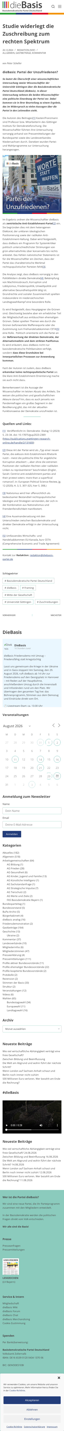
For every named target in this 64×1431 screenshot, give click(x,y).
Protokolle (8, 974)
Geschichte (9, 931)
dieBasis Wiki (10, 1307)
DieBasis (12, 632)
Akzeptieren (32, 1400)
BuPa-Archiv (9, 911)
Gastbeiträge (23, 52)
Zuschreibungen (47, 602)
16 (57, 759)
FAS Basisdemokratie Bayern (23, 900)
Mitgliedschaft (11, 1303)
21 (40, 768)
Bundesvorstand (12, 907)
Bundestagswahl (16, 1002)
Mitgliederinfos (11, 947)
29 (48, 776)
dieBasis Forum (11, 1311)
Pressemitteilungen (14, 959)
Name (6, 804)
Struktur (7, 986)
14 (40, 759)
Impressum (52, 1426)
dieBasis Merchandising (16, 1319)
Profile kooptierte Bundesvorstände (23, 970)
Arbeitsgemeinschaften (16, 860)
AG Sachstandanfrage (19, 884)
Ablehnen (32, 1409)
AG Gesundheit (15, 872)
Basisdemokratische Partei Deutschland (28, 580)
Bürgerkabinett (11, 915)
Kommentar (39, 52)
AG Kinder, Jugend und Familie (24, 876)
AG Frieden (13, 868)
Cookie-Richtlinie (17, 1390)
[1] (33, 118)
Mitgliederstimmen (13, 951)
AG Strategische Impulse (21, 888)
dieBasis (10, 587)
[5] (57, 329)
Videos (6, 994)
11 (15, 759)
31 (40, 743)
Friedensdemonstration (16, 923)
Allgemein (9, 52)
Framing (28, 587)
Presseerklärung (12, 955)
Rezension (8, 978)
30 (57, 776)
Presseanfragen (11, 1245)
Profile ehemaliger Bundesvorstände (23, 967)
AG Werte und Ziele (18, 896)
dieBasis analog (11, 919)
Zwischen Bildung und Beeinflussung (24, 1059)
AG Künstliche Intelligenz (21, 880)
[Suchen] (53, 6)
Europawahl (13, 1006)
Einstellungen (32, 1419)
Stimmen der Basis (13, 982)
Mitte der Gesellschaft (18, 595)
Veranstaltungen (12, 990)
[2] (54, 223)
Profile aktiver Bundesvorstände (21, 963)
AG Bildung (13, 864)
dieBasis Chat (10, 1315)
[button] (59, 1377)
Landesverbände (12, 943)
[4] (41, 278)
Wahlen (7, 998)
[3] (43, 266)
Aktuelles (8, 852)
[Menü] (59, 6)
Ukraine (11, 935)
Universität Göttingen (18, 602)
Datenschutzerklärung (34, 1426)
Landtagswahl (15, 1010)
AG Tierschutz (15, 892)
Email (6, 817)
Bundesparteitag (12, 903)
